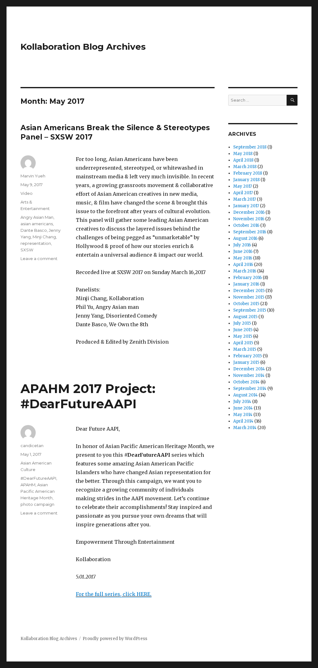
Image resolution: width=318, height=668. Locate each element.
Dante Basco (33, 230)
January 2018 (246, 179)
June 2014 (243, 408)
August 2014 (245, 395)
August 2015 (245, 316)
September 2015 (249, 310)
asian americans (36, 223)
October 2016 (246, 225)
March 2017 (244, 199)
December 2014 (249, 369)
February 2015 (247, 356)
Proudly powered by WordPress (115, 638)
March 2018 (245, 166)
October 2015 (246, 303)
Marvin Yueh (32, 175)
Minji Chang (44, 236)
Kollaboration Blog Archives (83, 46)
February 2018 (247, 173)
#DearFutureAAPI (38, 478)
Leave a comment (38, 258)
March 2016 (244, 271)
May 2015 (242, 336)
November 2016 (248, 219)
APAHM (27, 484)
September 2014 (249, 388)
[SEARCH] (292, 100)
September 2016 (249, 232)
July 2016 (242, 245)
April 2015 (243, 342)
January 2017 (246, 205)
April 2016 (243, 264)
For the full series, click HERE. (114, 594)
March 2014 (245, 427)
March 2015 (244, 349)
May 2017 (242, 186)
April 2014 (243, 421)
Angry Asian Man (36, 217)
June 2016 (242, 251)
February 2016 (247, 277)
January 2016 (246, 284)
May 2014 (242, 414)
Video (26, 193)
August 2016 (245, 238)
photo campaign (37, 504)
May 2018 (242, 153)
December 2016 (249, 212)
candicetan (31, 445)
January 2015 (246, 362)
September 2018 (249, 147)
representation (35, 243)
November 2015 (248, 297)
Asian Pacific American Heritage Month (37, 491)
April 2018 (243, 160)
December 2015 (249, 290)
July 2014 (242, 401)
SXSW (26, 249)
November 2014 (249, 375)
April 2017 (243, 192)
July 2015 (242, 323)
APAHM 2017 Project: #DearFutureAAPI (87, 396)
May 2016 (242, 258)
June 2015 (242, 329)
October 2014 (246, 382)
